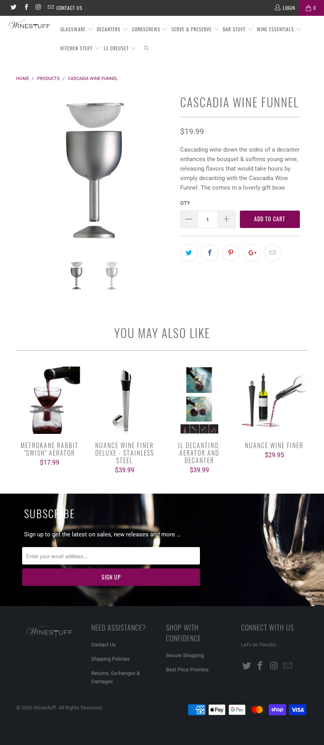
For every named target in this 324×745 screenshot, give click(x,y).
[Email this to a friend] (272, 253)
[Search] (146, 48)
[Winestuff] (30, 26)
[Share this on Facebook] (210, 253)
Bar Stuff (235, 29)
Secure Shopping (185, 655)
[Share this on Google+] (251, 253)
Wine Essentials (276, 29)
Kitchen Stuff (77, 48)
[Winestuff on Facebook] (25, 8)
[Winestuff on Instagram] (38, 8)
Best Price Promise (187, 670)
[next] (164, 175)
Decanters (109, 29)
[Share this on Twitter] (189, 253)
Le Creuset (117, 48)
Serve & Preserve (192, 29)
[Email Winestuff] (50, 8)
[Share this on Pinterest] (230, 253)
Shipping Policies (110, 659)
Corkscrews (147, 29)
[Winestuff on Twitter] (13, 8)
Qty (185, 203)
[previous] (24, 175)
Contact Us (70, 7)
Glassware (73, 29)
